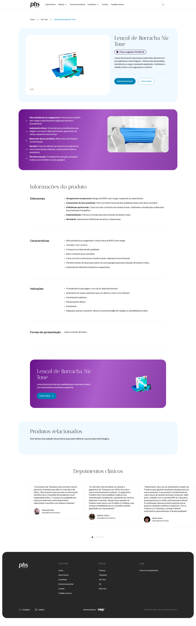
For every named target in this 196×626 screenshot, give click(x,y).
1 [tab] (92, 537)
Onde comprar (146, 81)
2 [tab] (94, 537)
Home (32, 19)
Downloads (62, 580)
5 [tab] (101, 537)
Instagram (26, 610)
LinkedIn (41, 610)
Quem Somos (50, 4)
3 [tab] (97, 537)
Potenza (102, 570)
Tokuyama (103, 575)
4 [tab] (99, 537)
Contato (105, 4)
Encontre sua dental (77, 4)
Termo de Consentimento (148, 570)
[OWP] (101, 609)
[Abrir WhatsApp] (190, 620)
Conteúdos (92, 4)
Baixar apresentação (125, 81)
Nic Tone (44, 19)
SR (100, 584)
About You (102, 589)
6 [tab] (104, 537)
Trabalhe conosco (117, 4)
